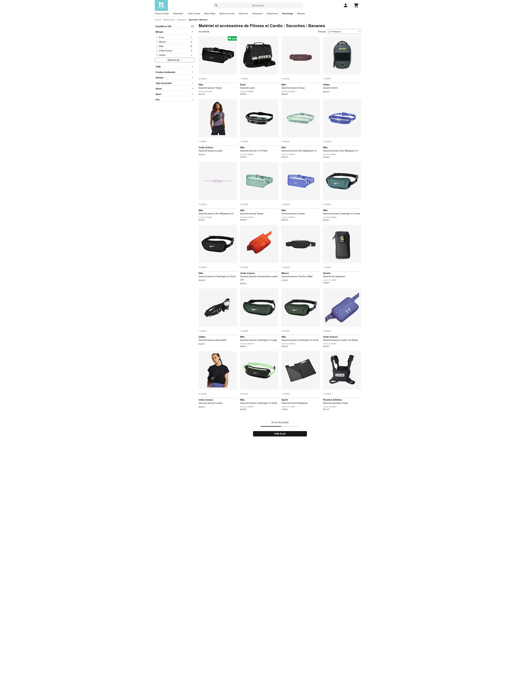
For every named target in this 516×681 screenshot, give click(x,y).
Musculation (178, 13)
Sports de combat (226, 13)
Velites (326, 84)
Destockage (287, 13)
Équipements (272, 13)
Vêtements (243, 13)
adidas (202, 336)
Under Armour (206, 147)
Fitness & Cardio (162, 13)
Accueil (158, 19)
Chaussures (257, 13)
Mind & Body (209, 13)
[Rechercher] (216, 5)
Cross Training (194, 13)
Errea (243, 84)
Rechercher (258, 5)
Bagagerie (181, 19)
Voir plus (280, 433)
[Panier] (356, 5)
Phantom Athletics (332, 399)
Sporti (285, 399)
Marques (301, 13)
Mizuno (285, 273)
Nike (201, 84)
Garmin (326, 273)
